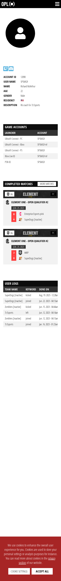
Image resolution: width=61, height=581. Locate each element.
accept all (42, 571)
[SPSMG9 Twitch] (5, 68)
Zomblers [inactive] (13, 307)
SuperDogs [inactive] (13, 295)
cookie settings (19, 571)
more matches (47, 184)
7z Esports (9, 312)
